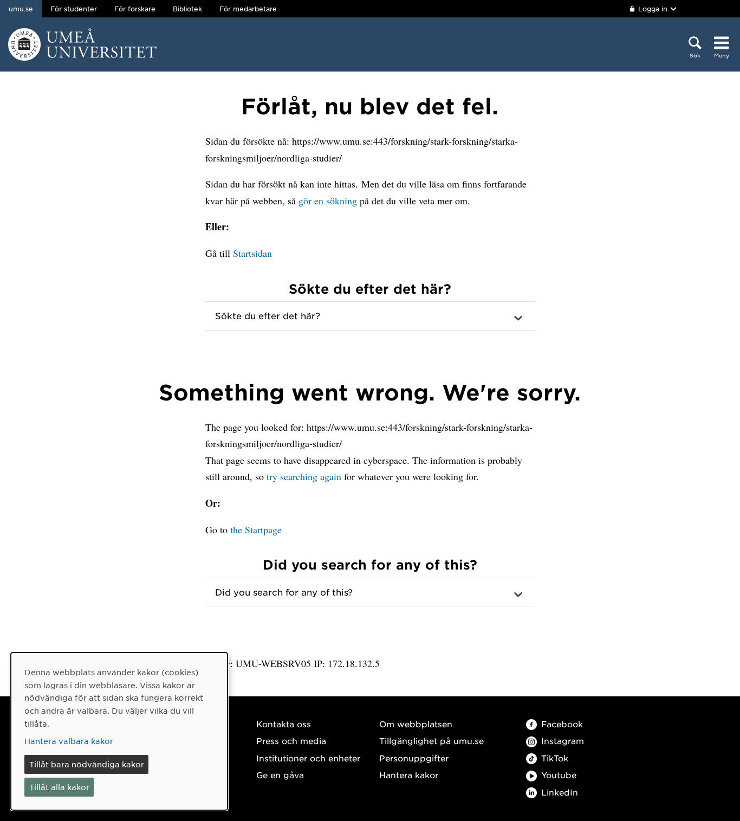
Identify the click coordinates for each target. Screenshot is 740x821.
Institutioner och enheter (308, 758)
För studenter (73, 8)
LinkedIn (559, 792)
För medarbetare (248, 8)
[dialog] (119, 731)
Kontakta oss (283, 724)
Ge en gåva (280, 775)
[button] (369, 316)
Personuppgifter (414, 758)
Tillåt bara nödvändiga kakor (86, 764)
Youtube (558, 775)
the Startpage (256, 529)
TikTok (554, 758)
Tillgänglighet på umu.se (431, 740)
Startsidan (252, 253)
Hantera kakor (408, 775)
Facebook (562, 724)
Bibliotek (187, 8)
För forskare (134, 8)
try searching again (304, 476)
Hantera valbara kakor (68, 741)
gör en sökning (327, 200)
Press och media (291, 740)
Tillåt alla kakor (59, 787)
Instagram (562, 740)
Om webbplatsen (415, 724)
